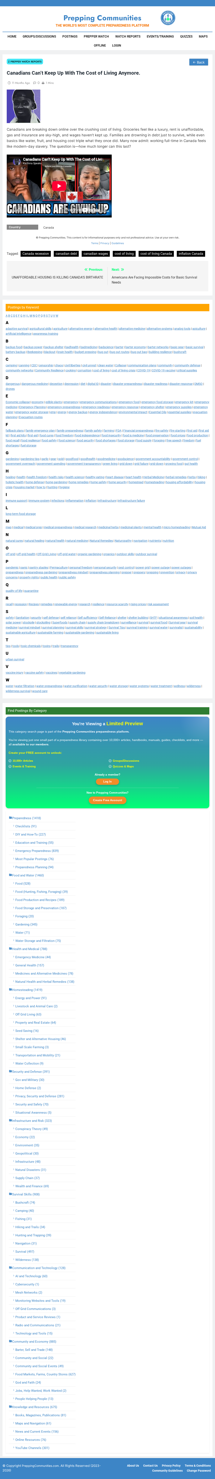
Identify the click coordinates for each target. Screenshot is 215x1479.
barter (119, 347)
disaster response (181, 383)
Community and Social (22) (34, 1358)
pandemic (12, 567)
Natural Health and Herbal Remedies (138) (44, 982)
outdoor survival (146, 554)
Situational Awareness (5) (33, 1112)
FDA (118, 430)
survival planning (53, 627)
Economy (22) (25, 1137)
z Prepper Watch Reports (25, 61)
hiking (201, 477)
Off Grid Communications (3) (35, 1309)
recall (9, 604)
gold (61, 459)
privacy (181, 572)
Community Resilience (49, 370)
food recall (12, 440)
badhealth (72, 347)
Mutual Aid (199, 527)
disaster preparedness (127, 383)
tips (8, 646)
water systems (139, 686)
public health (49, 577)
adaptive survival (17, 328)
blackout (49, 352)
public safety (67, 577)
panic (24, 567)
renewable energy (65, 604)
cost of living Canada (156, 254)
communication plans (142, 365)
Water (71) (22, 933)
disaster (106, 383)
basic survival (194, 347)
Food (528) (22, 883)
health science (75, 477)
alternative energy (81, 328)
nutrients (155, 540)
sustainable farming (50, 632)
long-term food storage (21, 514)
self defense (51, 617)
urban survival (15, 659)
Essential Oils (157, 412)
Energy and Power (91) (31, 998)
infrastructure (107, 500)
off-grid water (67, 554)
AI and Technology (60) (31, 1276)
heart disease (115, 477)
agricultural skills (40, 328)
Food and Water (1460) (28, 875)
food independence (87, 435)
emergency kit (184, 402)
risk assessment (158, 604)
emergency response (125, 407)
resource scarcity (117, 604)
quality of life (14, 590)
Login (116, 45)
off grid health (26, 554)
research (84, 604)
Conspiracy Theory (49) (31, 1129)
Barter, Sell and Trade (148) (34, 1350)
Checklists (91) (26, 826)
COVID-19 (143, 370)
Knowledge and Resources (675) (34, 1407)
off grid (10, 554)
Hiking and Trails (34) (30, 1227)
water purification (75, 686)
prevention (167, 572)
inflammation (75, 500)
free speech (173, 440)
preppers (139, 572)
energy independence (103, 412)
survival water (158, 627)
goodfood (72, 459)
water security (98, 686)
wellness (179, 686)
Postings (69, 36)
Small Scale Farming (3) (32, 1047)
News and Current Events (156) (37, 1431)
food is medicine (133, 435)
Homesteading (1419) (27, 990)
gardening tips (30, 459)
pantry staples (38, 567)
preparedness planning (105, 572)
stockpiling (43, 622)
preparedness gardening (41, 572)
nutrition (168, 540)
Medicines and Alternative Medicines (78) (44, 973)
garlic (45, 459)
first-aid (33, 435)
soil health (196, 617)
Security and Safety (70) (32, 1104)
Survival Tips (117, 627)
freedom (188, 440)
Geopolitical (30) (27, 1153)
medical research (85, 527)
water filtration (24, 686)
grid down (125, 463)
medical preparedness (58, 527)
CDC (34, 365)
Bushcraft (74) (25, 1202)
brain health (65, 352)
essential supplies (179, 412)
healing (10, 477)
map (9, 527)
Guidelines (117, 243)
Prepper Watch (96, 36)
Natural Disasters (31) (30, 1170)
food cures (47, 435)
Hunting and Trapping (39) (33, 1235)
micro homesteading (176, 527)
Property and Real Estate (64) (35, 1023)
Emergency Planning (32, 407)
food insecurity (111, 435)
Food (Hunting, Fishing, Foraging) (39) (41, 892)
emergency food (129, 402)
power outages (181, 567)
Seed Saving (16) (27, 1031)
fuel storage (28, 445)
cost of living (101, 370)
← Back (199, 62)
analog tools (182, 328)
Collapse (120, 365)
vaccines (51, 672)
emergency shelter (152, 407)
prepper (127, 572)
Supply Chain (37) (27, 1178)
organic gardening (89, 554)
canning (24, 365)
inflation (90, 500)
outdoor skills (125, 554)
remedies (46, 604)
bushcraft (180, 352)
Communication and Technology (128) (39, 1268)
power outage (161, 567)
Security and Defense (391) (31, 1072)
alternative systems (159, 328)
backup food (14, 347)
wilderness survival (18, 691)
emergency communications (98, 402)
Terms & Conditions (198, 1465)
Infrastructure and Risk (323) (32, 1121)
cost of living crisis (123, 370)
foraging (159, 440)
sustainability (193, 627)
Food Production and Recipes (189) (39, 900)
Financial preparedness (138, 430)
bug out (103, 352)
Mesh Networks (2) (28, 1292)
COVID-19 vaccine (163, 370)
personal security (105, 567)
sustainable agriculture (20, 632)
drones (10, 389)
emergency (71, 402)
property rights (29, 577)
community (165, 365)
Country (15, 227)
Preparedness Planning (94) (34, 867)
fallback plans (15, 430)
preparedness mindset (73, 572)
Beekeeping (34, 352)
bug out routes (119, 352)
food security (85, 440)
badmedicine (88, 347)
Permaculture (59, 567)
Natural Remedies (101, 540)
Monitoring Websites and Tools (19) (40, 1301)
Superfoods (59, 622)
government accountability (153, 459)
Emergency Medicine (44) (33, 957)
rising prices (138, 604)
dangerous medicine (35, 383)
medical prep (33, 527)
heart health (133, 477)
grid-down (156, 463)
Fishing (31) (23, 1219)
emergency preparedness (64, 407)
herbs (192, 477)
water (9, 686)
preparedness (15, 572)
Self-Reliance (107, 617)
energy (62, 412)
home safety (98, 482)
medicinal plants (131, 527)
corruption (84, 370)
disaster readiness (156, 383)
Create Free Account (107, 800)
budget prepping (85, 352)
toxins (47, 646)
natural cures (14, 540)
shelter (122, 617)
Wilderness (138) (27, 1260)
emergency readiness (96, 407)
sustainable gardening (79, 632)
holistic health (15, 482)
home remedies (79, 482)
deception (56, 383)
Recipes (34, 604)
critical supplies (187, 370)
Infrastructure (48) (28, 1162)
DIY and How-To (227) (30, 834)
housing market (24, 487)
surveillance (128, 622)
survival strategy (96, 627)
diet (83, 383)
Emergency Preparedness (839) (37, 851)
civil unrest (89, 365)
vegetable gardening (72, 672)
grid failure (141, 463)
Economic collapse (18, 402)
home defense (35, 482)
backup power (33, 347)
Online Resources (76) (30, 1440)
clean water (105, 365)
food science (67, 440)
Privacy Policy (171, 1465)
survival (143, 622)
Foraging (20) (24, 916)
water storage (119, 686)
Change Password (199, 1470)
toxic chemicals (31, 646)
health (21, 477)
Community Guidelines (167, 1470)
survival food (158, 622)
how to (41, 487)
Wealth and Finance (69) (32, 1186)
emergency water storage (31, 412)
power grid (143, 567)
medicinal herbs (108, 527)
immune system (39, 500)
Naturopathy (123, 540)
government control (185, 459)
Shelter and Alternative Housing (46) (40, 1039)
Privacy (104, 243)
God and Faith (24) (28, 1382)
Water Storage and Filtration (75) (38, 941)
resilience (98, 604)
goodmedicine (106, 459)
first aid (192, 430)
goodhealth (87, 459)
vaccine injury (14, 672)
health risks (56, 477)
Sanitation (22, 617)
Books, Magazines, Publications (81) (40, 1415)
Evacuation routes (31, 417)
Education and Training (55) (34, 843)
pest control (126, 567)
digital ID (93, 383)
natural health (55, 540)
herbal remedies (176, 477)
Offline (100, 45)
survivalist (176, 627)
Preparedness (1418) (26, 818)
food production (197, 435)
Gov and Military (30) (29, 1080)
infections (57, 500)
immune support (16, 500)
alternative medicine (132, 328)
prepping (153, 572)
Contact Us (150, 1465)
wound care (39, 691)
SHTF (153, 617)
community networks (19, 370)
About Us (133, 1465)
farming (109, 430)
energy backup (78, 412)
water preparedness (49, 686)
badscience (106, 347)
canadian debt (66, 254)
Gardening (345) (26, 924)
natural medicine (77, 540)
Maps (203, 36)
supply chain (77, 622)
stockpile (28, 622)
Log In (107, 781)
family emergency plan (40, 430)
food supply (144, 440)
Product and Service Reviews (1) (37, 1317)
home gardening (56, 482)
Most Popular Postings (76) (34, 859)
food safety (49, 440)
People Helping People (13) (34, 1399)
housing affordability (179, 482)
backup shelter (53, 347)
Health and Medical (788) (29, 949)
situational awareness (173, 617)
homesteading (154, 482)
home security (118, 482)
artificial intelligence (18, 333)
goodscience (125, 459)
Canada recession (35, 254)
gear (53, 459)
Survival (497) (24, 1252)
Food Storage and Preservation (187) (41, 908)
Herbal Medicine (153, 477)
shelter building (138, 617)
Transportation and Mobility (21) (37, 1055)
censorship (46, 365)
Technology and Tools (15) (33, 1333)
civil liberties (72, 365)
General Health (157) (29, 965)
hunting (52, 487)
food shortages (106, 440)
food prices (178, 435)
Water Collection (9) (29, 1063)
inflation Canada (191, 254)
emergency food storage (157, 402)
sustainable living (107, 632)
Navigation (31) (26, 1243)
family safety (93, 430)
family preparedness (70, 430)
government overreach (20, 463)
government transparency (84, 463)
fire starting (177, 430)
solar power (13, 622)
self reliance (68, 617)
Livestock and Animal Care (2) (36, 1006)
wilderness (194, 686)
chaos (59, 365)
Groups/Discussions (39, 36)
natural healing (34, 540)
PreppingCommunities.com (40, 1465)
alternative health (105, 328)
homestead (136, 482)
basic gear (177, 347)
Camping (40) (24, 1211)
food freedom (64, 435)
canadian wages (96, 254)
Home (12, 36)
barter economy (135, 347)
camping (11, 365)
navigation (140, 540)
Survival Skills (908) (26, 1194)
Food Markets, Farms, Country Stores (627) (45, 1374)
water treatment (161, 686)
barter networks (158, 347)
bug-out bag (139, 352)
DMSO (198, 383)
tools (15, 646)
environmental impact (133, 412)
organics (109, 554)
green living (110, 463)
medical (18, 527)
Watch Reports (127, 36)
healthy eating (95, 477)
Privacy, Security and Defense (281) (39, 1096)
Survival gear (177, 622)
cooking (71, 370)
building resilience (160, 352)
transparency (69, 646)
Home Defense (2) (28, 1088)
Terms (94, 243)
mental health (152, 527)
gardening (12, 459)
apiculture (198, 328)
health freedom (37, 477)
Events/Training (160, 36)
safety (10, 617)
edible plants (54, 402)
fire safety (161, 430)
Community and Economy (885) (34, 1342)
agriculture (60, 328)
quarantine (31, 590)
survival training (137, 627)
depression (71, 383)
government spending (51, 463)
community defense (187, 365)
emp (53, 412)
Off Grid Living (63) (28, 1014)
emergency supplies (179, 407)
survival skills (74, 627)
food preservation (157, 435)
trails (55, 646)
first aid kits (18, 435)
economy (38, 402)
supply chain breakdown (103, 622)
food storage (126, 440)
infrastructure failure (131, 500)
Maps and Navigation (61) (33, 1423)
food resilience (30, 440)
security (36, 617)
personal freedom (80, 567)
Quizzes (186, 36)
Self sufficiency (87, 617)
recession (20, 604)
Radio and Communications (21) (37, 1325)
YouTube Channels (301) (32, 1448)
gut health (191, 463)
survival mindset (29, 627)
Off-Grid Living (46, 554)
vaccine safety (34, 672)
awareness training (45, 333)
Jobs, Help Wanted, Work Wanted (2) (40, 1391)
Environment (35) (27, 1145)
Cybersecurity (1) (27, 1284)
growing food (174, 463)
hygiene (64, 487)
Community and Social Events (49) (39, 1366)
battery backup (15, 352)
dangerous (13, 383)
